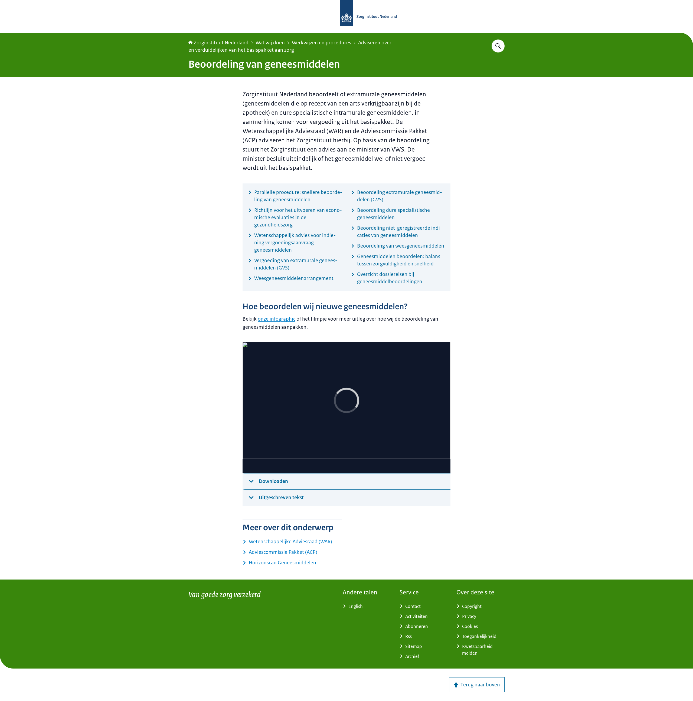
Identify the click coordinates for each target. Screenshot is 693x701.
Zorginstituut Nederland (221, 43)
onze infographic (276, 319)
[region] (346, 407)
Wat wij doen (270, 43)
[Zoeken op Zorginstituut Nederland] (498, 46)
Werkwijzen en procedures (321, 43)
